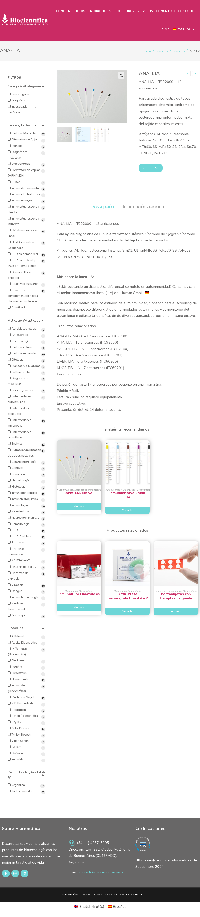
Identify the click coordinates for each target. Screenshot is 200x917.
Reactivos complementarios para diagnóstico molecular (23, 296)
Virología (17, 585)
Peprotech (19, 710)
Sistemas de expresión (18, 576)
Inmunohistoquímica (25, 499)
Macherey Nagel (23, 697)
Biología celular (22, 347)
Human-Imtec (21, 679)
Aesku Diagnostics (24, 642)
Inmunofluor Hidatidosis (79, 594)
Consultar (151, 168)
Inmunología (94, 489)
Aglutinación (20, 307)
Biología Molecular (24, 133)
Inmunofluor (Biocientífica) (18, 688)
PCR (15, 530)
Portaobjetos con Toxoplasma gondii (176, 596)
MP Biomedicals (23, 703)
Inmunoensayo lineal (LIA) (128, 495)
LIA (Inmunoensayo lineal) (23, 233)
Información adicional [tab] (144, 206)
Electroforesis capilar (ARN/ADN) (24, 173)
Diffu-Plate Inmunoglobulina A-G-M (127, 596)
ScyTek (16, 722)
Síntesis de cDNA (24, 567)
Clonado (17, 146)
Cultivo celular (21, 372)
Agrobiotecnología (24, 328)
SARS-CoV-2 (21, 560)
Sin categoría (20, 94)
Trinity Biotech (21, 734)
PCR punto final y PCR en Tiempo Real (22, 263)
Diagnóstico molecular (18, 155)
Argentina (18, 785)
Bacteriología (20, 341)
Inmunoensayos (22, 200)
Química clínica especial (19, 275)
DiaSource (18, 753)
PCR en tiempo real (25, 254)
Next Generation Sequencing (21, 245)
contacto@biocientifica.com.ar (102, 872)
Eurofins (17, 667)
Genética (17, 468)
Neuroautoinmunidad (25, 518)
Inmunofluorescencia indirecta (23, 221)
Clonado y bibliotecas (26, 366)
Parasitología (20, 524)
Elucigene (18, 660)
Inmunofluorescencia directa (23, 210)
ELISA (16, 182)
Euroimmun (19, 673)
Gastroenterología (146, 489)
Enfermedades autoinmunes (19, 399)
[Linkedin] (24, 873)
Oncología (18, 615)
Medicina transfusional (16, 606)
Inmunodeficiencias (24, 493)
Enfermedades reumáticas (19, 435)
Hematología (20, 480)
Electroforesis (21, 164)
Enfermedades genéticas (19, 411)
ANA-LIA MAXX (79, 493)
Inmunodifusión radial (26, 188)
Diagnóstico (80, 489)
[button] (121, 75)
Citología (17, 360)
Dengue (17, 591)
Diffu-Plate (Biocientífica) (17, 652)
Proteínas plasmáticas (16, 552)
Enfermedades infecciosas (19, 423)
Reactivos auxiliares (25, 284)
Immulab (17, 759)
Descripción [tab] (102, 206)
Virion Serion (20, 741)
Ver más (79, 506)
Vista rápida (79, 477)
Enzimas (17, 444)
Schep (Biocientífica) (25, 716)
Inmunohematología (25, 597)
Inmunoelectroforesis (26, 194)
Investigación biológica (18, 109)
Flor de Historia (134, 894)
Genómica (18, 474)
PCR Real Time (22, 536)
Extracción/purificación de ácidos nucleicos (24, 453)
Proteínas (18, 542)
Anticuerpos (20, 335)
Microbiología (86, 591)
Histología (18, 486)
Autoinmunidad (65, 489)
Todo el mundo (22, 791)
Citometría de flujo (24, 139)
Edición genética (22, 390)
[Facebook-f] (6, 873)
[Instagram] (15, 873)
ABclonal (18, 636)
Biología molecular (24, 353)
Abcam (16, 747)
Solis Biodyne (21, 728)
